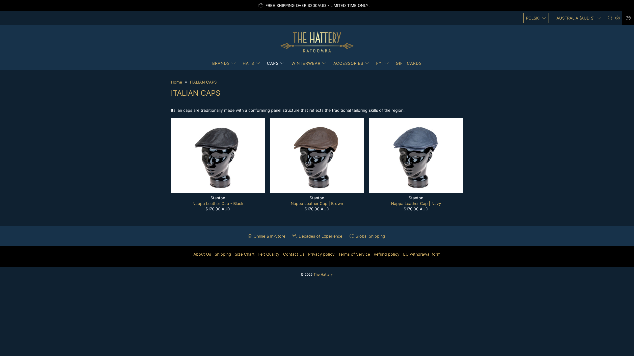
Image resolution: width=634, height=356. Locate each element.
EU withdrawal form (422, 254)
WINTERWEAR (305, 63)
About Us (202, 254)
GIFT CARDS (409, 63)
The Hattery (323, 274)
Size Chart (245, 254)
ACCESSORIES (348, 63)
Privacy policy (321, 254)
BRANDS (221, 63)
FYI (379, 63)
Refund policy (386, 254)
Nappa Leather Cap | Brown (317, 203)
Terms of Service (354, 254)
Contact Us (293, 254)
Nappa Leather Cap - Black (217, 203)
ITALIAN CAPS (203, 82)
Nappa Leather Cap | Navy (416, 203)
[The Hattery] (317, 42)
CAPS (273, 63)
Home (176, 82)
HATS (248, 63)
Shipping (223, 254)
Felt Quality (268, 254)
